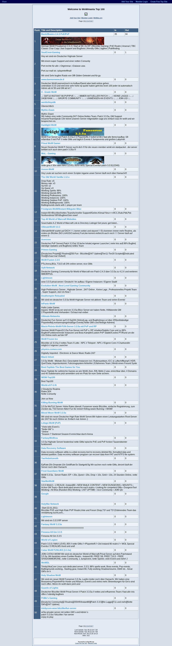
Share (4, 2)
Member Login (86, 18)
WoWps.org (98, 18)
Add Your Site (75, 18)
